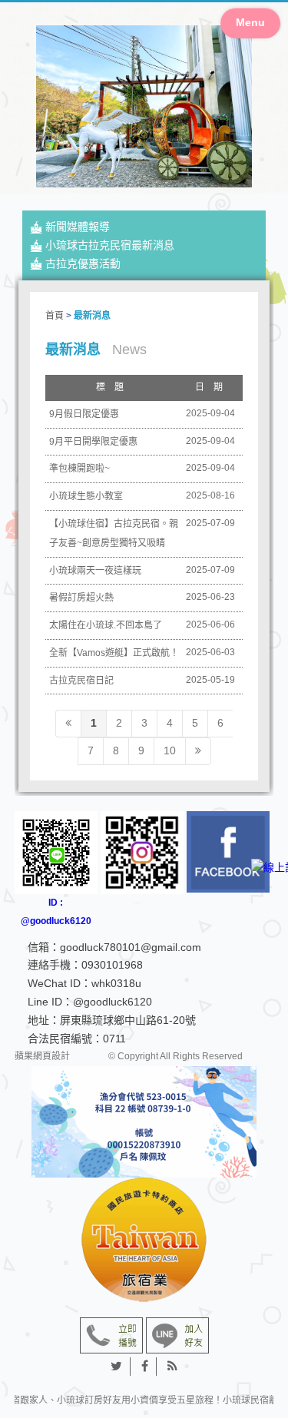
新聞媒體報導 (77, 226)
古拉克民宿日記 (81, 680)
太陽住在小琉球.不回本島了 (105, 625)
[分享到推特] (117, 1366)
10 (170, 750)
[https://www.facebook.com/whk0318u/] (228, 852)
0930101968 (112, 965)
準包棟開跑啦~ (79, 468)
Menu (250, 22)
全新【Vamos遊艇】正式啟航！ (114, 653)
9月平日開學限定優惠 (93, 441)
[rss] (172, 1366)
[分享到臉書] (145, 1366)
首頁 (54, 315)
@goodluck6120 (112, 1002)
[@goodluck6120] (177, 1335)
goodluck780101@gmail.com (130, 947)
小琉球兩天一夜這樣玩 (95, 570)
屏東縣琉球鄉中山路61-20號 (128, 1020)
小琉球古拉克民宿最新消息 (109, 245)
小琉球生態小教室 (86, 496)
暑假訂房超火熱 (81, 597)
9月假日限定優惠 (84, 414)
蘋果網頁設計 (42, 1057)
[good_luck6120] (142, 852)
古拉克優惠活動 (83, 263)
